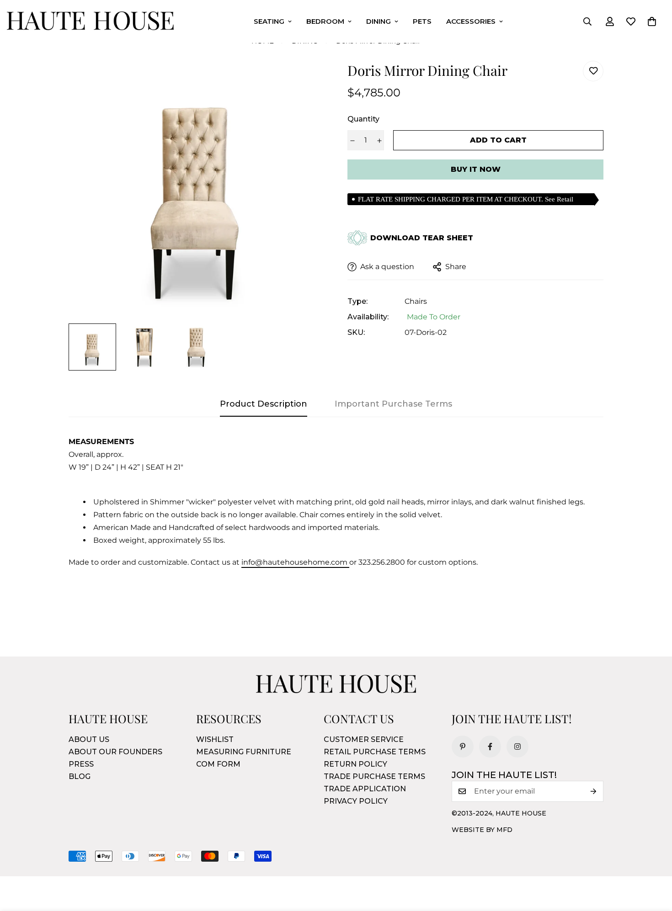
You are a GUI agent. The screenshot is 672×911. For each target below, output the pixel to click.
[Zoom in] (305, 80)
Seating (269, 21)
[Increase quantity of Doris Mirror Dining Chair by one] (379, 141)
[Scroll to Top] (654, 861)
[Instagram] (517, 746)
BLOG (80, 776)
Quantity (363, 119)
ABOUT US (89, 739)
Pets (422, 21)
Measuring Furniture (243, 751)
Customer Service (364, 739)
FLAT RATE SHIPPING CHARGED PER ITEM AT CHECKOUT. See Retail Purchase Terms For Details (465, 200)
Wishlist (215, 739)
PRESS (81, 764)
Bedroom (325, 21)
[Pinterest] (463, 746)
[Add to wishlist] (593, 71)
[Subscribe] (593, 791)
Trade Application (365, 788)
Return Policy (355, 764)
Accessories (471, 21)
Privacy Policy (356, 801)
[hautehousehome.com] (90, 21)
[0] (651, 21)
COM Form (218, 764)
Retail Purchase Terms (375, 751)
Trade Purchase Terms (374, 776)
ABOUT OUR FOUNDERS (115, 751)
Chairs (416, 301)
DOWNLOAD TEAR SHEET (421, 238)
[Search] (587, 21)
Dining (378, 21)
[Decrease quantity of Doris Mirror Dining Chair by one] (352, 141)
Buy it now (476, 169)
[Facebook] (490, 746)
